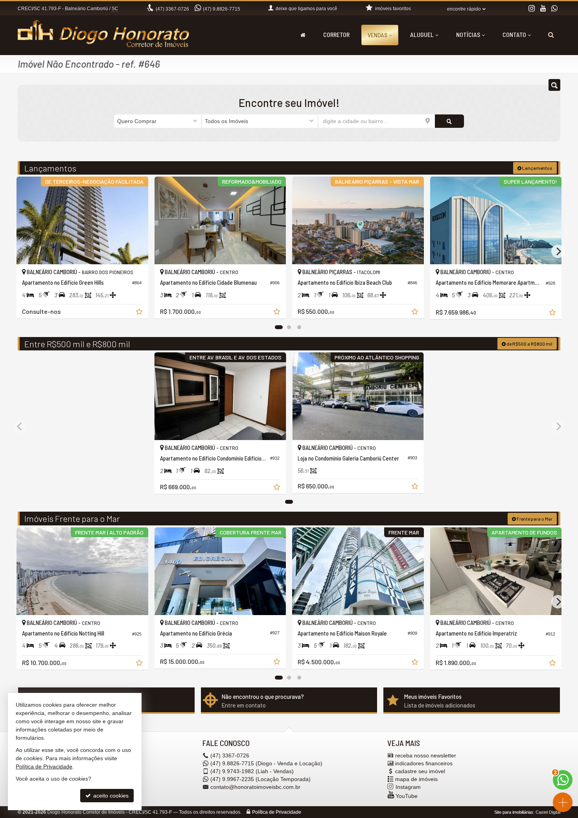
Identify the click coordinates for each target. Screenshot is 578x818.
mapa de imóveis (416, 779)
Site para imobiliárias (513, 812)
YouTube (407, 796)
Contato (514, 34)
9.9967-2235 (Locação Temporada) (260, 779)
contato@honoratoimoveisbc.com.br (255, 787)
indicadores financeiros (424, 763)
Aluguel (422, 34)
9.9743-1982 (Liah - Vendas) (252, 771)
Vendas (377, 35)
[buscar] (449, 121)
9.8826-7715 (221, 9)
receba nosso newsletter (425, 755)
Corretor (336, 34)
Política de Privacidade (276, 812)
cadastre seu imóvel (420, 771)
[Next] (558, 251)
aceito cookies (110, 795)
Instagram (408, 787)
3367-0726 (172, 9)
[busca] (551, 34)
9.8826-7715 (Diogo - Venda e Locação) (266, 763)
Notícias (468, 34)
